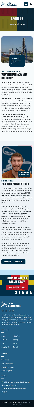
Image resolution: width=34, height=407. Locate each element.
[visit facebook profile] (6, 311)
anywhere (17, 324)
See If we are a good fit (13, 261)
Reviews (4, 340)
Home (11, 24)
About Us (16, 336)
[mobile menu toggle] (26, 4)
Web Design (5, 360)
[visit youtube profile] (13, 311)
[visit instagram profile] (9, 311)
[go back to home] (10, 305)
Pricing (15, 340)
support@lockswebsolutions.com (15, 388)
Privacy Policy (26, 402)
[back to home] (9, 3)
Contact (15, 343)
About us (21, 24)
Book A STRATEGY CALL (17, 287)
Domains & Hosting (7, 367)
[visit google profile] (2, 311)
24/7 (5, 392)
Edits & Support (6, 371)
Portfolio (16, 347)
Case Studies (5, 347)
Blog (2, 343)
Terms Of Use (17, 404)
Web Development (7, 363)
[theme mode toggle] (31, 3)
